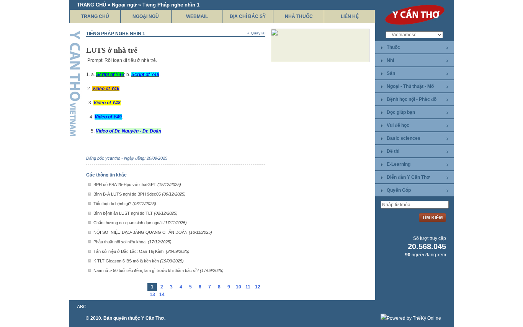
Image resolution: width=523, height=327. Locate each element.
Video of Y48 (107, 102)
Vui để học (398, 125)
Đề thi (393, 151)
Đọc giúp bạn (401, 112)
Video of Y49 (108, 117)
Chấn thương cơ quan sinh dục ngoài (140, 222)
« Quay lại (256, 33)
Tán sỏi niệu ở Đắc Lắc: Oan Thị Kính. (141, 251)
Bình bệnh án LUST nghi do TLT (135, 213)
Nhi (390, 60)
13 (152, 294)
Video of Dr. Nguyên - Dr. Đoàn (128, 131)
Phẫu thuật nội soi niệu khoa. (132, 242)
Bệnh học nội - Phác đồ (411, 99)
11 (248, 287)
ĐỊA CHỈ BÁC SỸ (248, 16)
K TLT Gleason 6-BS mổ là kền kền (138, 261)
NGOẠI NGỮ (145, 16)
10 (238, 287)
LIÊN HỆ (350, 16)
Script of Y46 (110, 74)
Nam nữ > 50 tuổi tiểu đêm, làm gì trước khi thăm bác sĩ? (158, 270)
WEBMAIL (197, 16)
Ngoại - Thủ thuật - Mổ (410, 86)
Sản (391, 73)
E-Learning (398, 164)
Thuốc (393, 47)
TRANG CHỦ (95, 16)
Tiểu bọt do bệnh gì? (124, 203)
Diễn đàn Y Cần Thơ (408, 177)
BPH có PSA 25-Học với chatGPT (137, 184)
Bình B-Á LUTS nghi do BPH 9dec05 (139, 194)
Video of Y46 (105, 88)
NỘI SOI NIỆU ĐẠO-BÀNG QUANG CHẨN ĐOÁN (152, 232)
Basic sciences (403, 138)
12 (258, 287)
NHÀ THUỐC (299, 16)
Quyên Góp (399, 190)
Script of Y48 (145, 74)
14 (162, 294)
